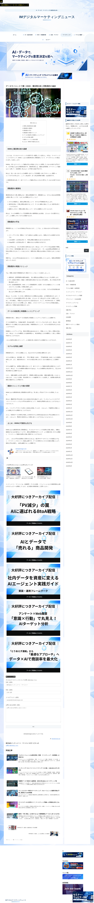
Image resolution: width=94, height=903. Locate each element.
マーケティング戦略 (11, 676)
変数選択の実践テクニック (30, 132)
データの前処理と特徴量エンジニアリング (33, 135)
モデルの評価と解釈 (28, 137)
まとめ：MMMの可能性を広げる (31, 141)
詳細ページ (77, 164)
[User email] (7, 458)
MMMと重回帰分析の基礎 (29, 126)
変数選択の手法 (27, 130)
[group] (13, 474)
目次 (31, 123)
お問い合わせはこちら (12, 745)
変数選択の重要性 (27, 128)
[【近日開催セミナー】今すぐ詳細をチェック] (1, 1)
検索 (67, 247)
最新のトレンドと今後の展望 (30, 139)
